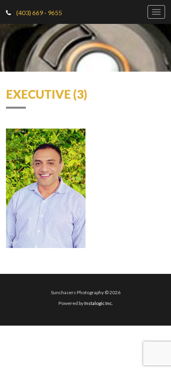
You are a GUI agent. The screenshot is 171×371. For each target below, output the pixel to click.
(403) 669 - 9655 (38, 12)
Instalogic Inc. (98, 303)
